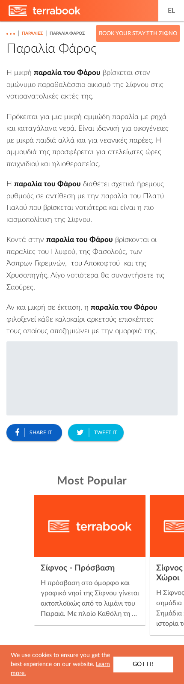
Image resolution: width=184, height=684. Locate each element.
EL (171, 10)
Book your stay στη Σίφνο (138, 33)
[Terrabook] (44, 14)
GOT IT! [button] (143, 664)
